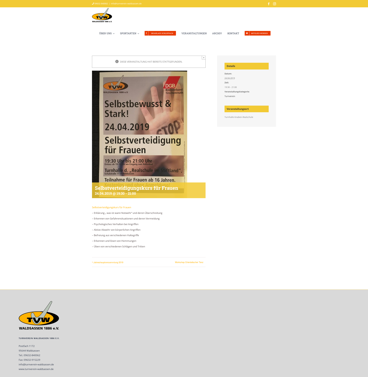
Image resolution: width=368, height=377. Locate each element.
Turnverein (230, 96)
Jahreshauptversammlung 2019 (108, 262)
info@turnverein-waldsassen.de (126, 3)
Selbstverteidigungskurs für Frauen (111, 207)
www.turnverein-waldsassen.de (36, 369)
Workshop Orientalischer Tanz (189, 262)
